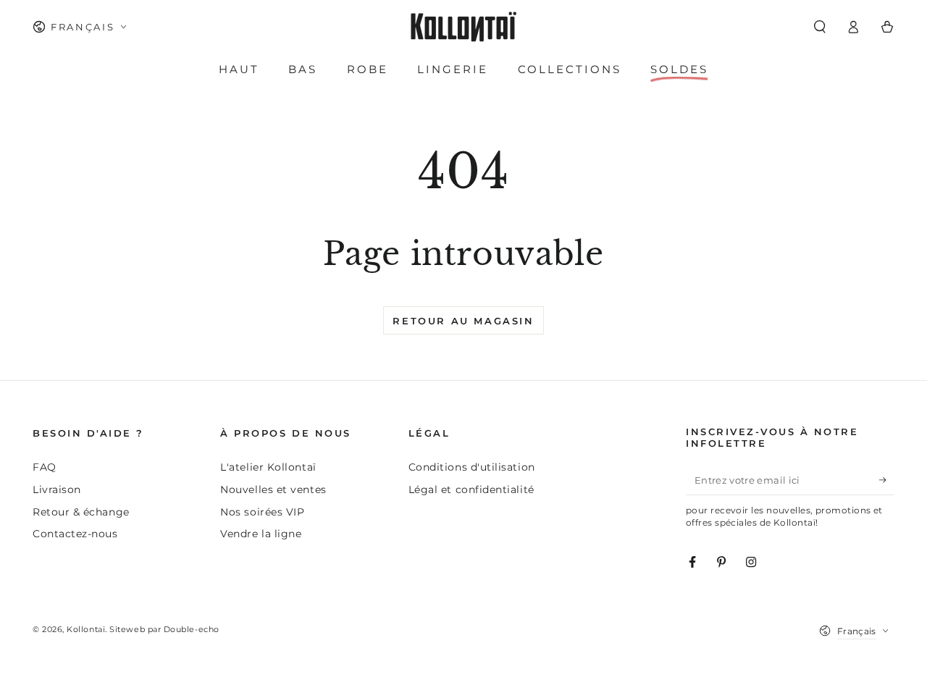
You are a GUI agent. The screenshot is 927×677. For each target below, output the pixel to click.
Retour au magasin (463, 321)
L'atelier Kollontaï (268, 467)
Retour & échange (81, 511)
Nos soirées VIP (262, 511)
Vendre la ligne (260, 533)
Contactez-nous (75, 533)
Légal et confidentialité (471, 489)
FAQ (44, 467)
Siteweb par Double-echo (164, 629)
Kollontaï (86, 629)
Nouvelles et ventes (273, 489)
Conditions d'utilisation (471, 467)
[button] (819, 26)
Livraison (57, 489)
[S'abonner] (886, 480)
